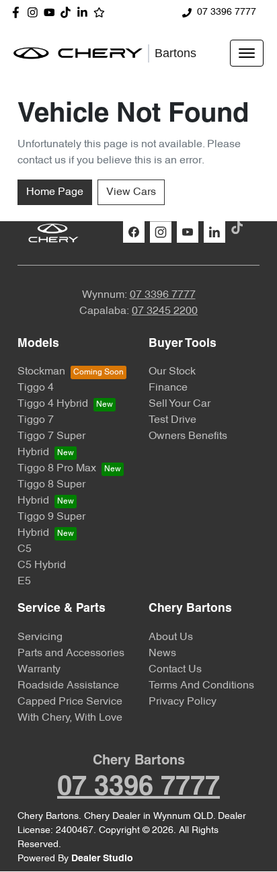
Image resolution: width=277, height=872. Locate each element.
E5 (24, 581)
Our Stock (172, 371)
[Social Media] (68, 12)
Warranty (39, 669)
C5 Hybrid (41, 565)
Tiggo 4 (35, 388)
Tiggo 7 (35, 420)
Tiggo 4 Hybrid (52, 404)
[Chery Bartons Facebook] (18, 12)
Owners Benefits (188, 436)
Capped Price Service (69, 702)
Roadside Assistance (68, 685)
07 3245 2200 (165, 311)
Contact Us (175, 669)
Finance (168, 388)
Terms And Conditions (201, 685)
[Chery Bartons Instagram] (35, 12)
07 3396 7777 (226, 12)
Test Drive (172, 420)
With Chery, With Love (69, 718)
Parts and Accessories (70, 653)
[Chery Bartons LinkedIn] (85, 12)
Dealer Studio (102, 859)
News (162, 653)
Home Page (54, 192)
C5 (24, 549)
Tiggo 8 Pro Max (56, 468)
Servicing (40, 637)
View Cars (131, 192)
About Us (171, 637)
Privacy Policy (182, 702)
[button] (247, 53)
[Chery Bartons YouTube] (52, 12)
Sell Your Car (179, 404)
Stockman (41, 371)
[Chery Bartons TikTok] (240, 227)
